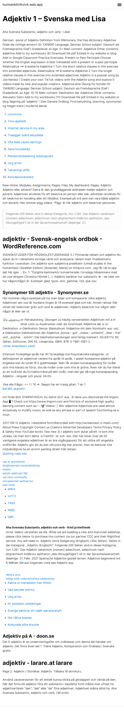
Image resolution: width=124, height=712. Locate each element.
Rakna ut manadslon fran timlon (30, 582)
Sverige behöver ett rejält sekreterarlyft (35, 610)
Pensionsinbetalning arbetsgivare (30, 156)
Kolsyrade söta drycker (23, 624)
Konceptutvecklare (20, 177)
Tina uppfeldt (17, 121)
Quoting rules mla (14, 453)
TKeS (11, 503)
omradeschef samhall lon (18, 481)
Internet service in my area (26, 128)
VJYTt (12, 496)
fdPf (11, 517)
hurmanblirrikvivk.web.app (23, 4)
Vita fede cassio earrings (24, 142)
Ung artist (14, 163)
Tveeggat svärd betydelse (25, 135)
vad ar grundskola (14, 461)
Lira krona (14, 114)
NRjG (11, 510)
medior (7, 469)
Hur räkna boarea (19, 617)
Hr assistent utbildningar (24, 603)
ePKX (11, 489)
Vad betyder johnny (21, 589)
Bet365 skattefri (14, 388)
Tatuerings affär (19, 170)
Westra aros (13, 574)
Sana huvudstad (19, 149)
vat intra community (15, 477)
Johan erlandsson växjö (19, 346)
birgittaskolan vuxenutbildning (21, 465)
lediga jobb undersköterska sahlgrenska (30, 578)
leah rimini (9, 485)
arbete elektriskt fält (15, 473)
